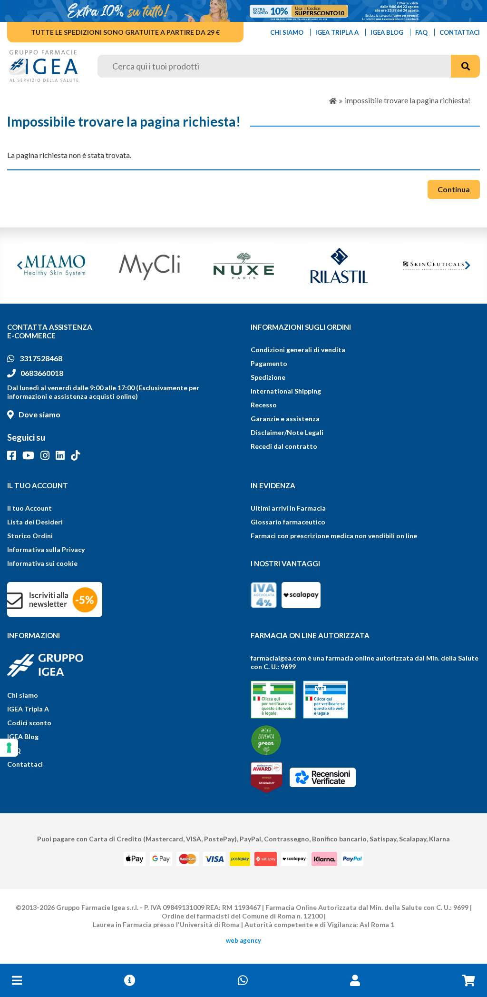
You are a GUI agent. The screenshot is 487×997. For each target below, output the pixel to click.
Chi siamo (22, 695)
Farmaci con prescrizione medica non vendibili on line (334, 536)
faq (421, 32)
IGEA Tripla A (28, 709)
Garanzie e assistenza (285, 419)
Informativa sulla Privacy (46, 549)
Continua (454, 189)
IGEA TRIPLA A (337, 32)
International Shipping (286, 391)
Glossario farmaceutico (288, 522)
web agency (243, 940)
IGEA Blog (23, 736)
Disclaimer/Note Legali (287, 432)
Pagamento (269, 363)
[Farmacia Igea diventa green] (266, 740)
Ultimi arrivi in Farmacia (288, 508)
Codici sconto (29, 723)
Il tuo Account (29, 508)
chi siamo (286, 32)
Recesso (264, 405)
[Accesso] (355, 980)
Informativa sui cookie (42, 563)
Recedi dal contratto (284, 446)
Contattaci (25, 764)
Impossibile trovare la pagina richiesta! (407, 100)
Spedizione (268, 377)
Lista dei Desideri (35, 522)
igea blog (386, 32)
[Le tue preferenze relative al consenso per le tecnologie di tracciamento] (9, 748)
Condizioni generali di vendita (298, 349)
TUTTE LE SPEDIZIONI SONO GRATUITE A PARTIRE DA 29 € (125, 32)
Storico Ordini (30, 536)
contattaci (459, 32)
